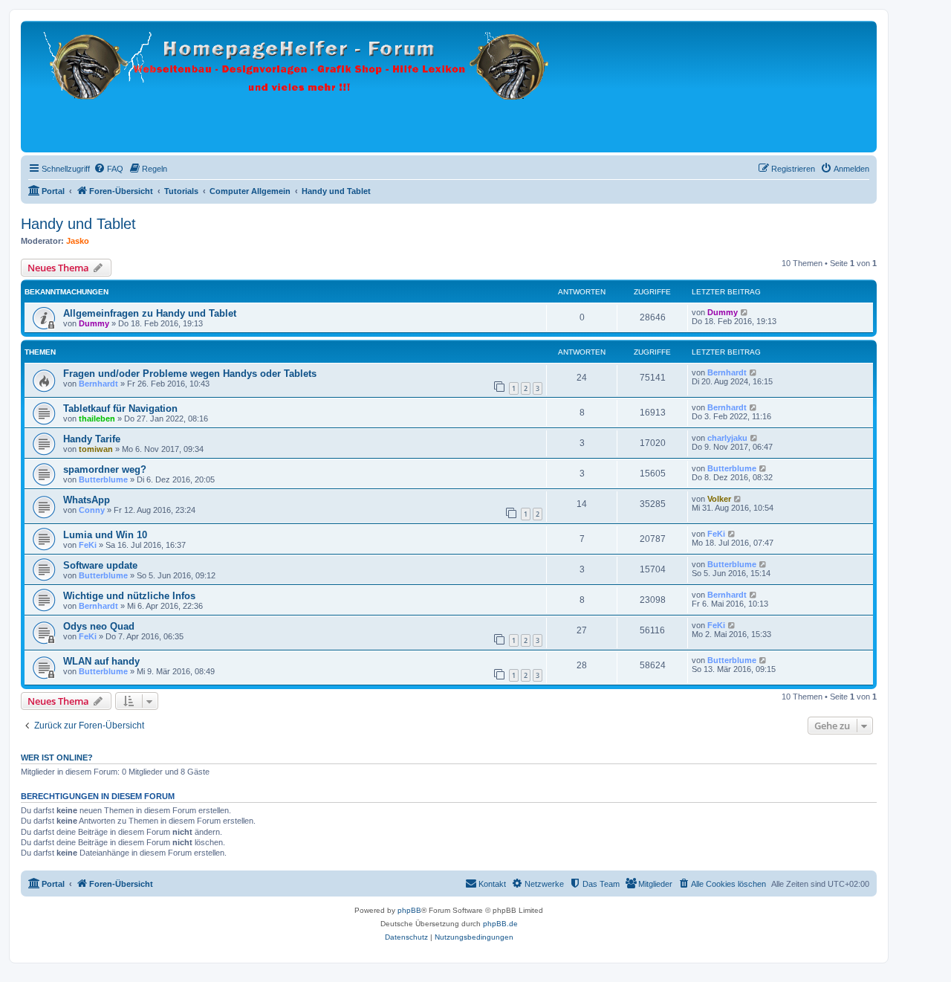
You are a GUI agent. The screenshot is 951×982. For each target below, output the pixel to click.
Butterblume (103, 479)
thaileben (97, 418)
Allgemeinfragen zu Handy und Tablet (149, 313)
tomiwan (96, 449)
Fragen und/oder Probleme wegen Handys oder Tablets (190, 373)
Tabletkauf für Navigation (120, 408)
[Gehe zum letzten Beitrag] (745, 312)
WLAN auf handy (101, 661)
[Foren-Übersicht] (300, 87)
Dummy (94, 323)
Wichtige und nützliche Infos (129, 595)
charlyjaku (727, 437)
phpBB (409, 910)
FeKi (88, 544)
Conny (92, 509)
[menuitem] (108, 169)
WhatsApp (86, 499)
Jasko (77, 240)
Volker (719, 498)
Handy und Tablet (78, 224)
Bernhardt (98, 383)
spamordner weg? (104, 469)
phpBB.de (500, 924)
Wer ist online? (57, 757)
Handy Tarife (91, 439)
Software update (100, 565)
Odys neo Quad (98, 626)
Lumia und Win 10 (105, 534)
